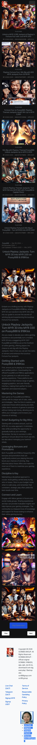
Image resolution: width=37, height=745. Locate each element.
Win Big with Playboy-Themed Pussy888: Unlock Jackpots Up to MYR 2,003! (18, 151)
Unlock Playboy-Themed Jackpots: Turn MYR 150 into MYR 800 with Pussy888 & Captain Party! (18, 190)
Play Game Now (18, 625)
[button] (32, 4)
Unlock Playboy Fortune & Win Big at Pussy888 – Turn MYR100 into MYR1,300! (18, 229)
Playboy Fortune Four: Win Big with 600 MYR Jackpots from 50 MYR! (18, 73)
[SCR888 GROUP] (5, 4)
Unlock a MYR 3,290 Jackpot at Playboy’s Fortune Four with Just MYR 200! (18, 35)
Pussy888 (18, 31)
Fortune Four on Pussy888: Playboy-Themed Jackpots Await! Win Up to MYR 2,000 (18, 112)
